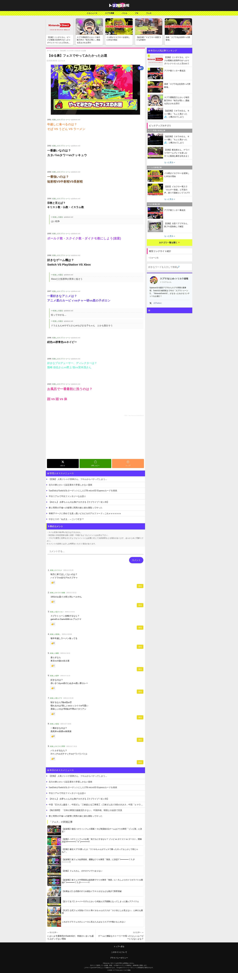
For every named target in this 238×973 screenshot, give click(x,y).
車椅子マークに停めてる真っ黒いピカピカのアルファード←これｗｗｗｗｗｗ (85, 513)
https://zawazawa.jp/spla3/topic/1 (136, 415)
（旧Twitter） (157, 303)
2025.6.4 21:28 (68, 698)
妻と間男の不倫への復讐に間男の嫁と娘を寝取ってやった (75, 507)
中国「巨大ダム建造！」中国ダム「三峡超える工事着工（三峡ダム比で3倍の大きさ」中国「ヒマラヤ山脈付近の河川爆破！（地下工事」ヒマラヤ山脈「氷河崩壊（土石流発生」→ (97, 804)
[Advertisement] (87, 437)
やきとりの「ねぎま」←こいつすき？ (66, 519)
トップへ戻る (119, 946)
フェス (149, 13)
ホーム (49, 50)
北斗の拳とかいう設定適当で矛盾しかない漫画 (70, 485)
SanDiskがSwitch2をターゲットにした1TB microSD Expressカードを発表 (83, 490)
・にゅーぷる (153, 258)
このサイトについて (119, 952)
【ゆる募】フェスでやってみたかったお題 (73, 50)
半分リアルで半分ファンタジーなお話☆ (67, 496)
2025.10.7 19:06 (65, 724)
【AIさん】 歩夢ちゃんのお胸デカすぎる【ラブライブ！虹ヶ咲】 (79, 502)
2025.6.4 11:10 (65, 675)
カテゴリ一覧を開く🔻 (169, 242)
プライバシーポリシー (119, 958)
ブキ (136, 13)
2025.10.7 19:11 (71, 746)
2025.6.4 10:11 (65, 653)
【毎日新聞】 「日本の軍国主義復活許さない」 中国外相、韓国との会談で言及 (85, 810)
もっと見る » (169, 162)
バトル (124, 13)
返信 (140, 586)
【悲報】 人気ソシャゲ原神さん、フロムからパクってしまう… (78, 479)
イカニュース (92, 13)
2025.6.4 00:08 (67, 634)
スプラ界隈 (109, 13)
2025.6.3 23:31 (70, 612)
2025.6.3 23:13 (71, 592)
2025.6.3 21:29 (68, 570)
